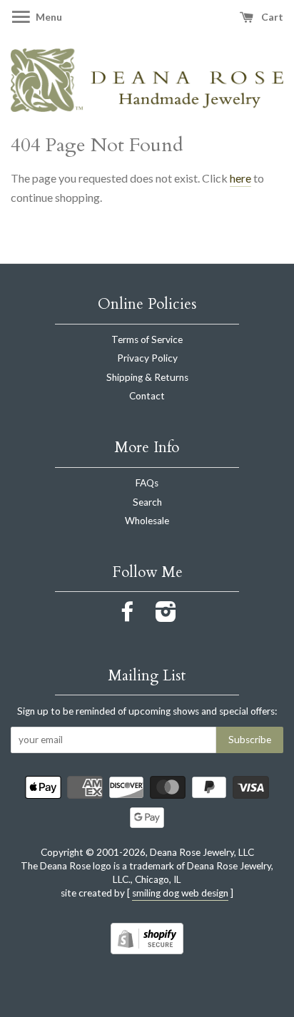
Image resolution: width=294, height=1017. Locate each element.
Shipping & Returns (147, 377)
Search (147, 502)
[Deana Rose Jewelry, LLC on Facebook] (127, 616)
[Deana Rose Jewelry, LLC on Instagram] (166, 616)
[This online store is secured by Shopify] (147, 949)
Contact (147, 396)
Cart (271, 17)
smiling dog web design (180, 893)
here (240, 178)
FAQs (147, 483)
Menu (48, 17)
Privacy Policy (147, 358)
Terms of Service (147, 339)
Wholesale (147, 520)
